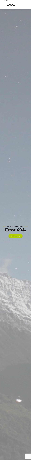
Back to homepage (15, 236)
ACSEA (11, 5)
